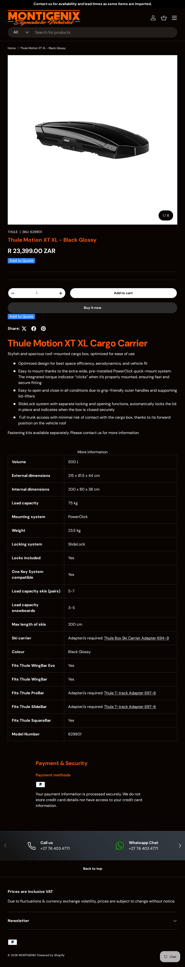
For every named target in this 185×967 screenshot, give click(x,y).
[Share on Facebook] (34, 328)
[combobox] (92, 32)
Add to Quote (21, 260)
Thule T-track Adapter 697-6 (130, 692)
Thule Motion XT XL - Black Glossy (43, 48)
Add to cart (123, 293)
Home (12, 48)
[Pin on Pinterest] (43, 328)
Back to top (92, 868)
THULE (13, 232)
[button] (164, 18)
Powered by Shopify (51, 955)
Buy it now (92, 307)
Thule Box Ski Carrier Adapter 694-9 (136, 638)
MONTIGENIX (27, 955)
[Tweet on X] (24, 328)
